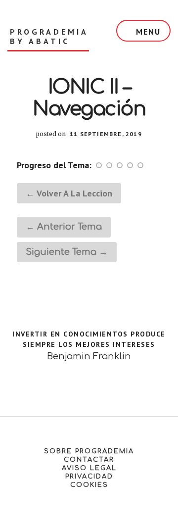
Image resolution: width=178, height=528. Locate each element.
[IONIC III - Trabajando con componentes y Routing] (120, 165)
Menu (148, 32)
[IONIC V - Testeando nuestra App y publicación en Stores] (140, 165)
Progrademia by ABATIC (49, 36)
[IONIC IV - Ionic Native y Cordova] (130, 165)
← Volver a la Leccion (69, 193)
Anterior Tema (64, 227)
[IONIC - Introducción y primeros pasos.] (99, 165)
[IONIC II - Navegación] (109, 165)
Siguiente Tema (67, 252)
